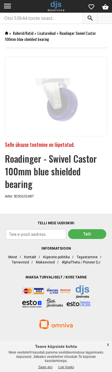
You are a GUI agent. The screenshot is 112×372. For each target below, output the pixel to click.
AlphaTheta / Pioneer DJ (81, 262)
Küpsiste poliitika (56, 257)
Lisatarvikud (46, 33)
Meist (12, 257)
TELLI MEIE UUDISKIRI (56, 223)
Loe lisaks (66, 367)
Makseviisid (45, 262)
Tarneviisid (20, 262)
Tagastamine (87, 257)
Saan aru (45, 367)
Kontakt (30, 257)
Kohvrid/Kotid (23, 33)
